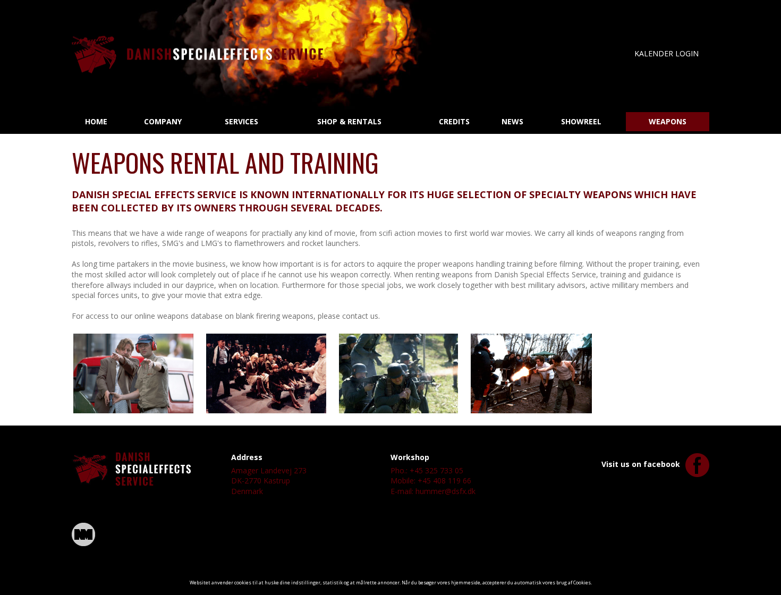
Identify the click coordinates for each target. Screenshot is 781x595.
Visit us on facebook (640, 464)
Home (96, 121)
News (512, 121)
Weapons (667, 121)
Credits (454, 121)
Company (163, 121)
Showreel (581, 121)
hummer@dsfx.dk (445, 491)
